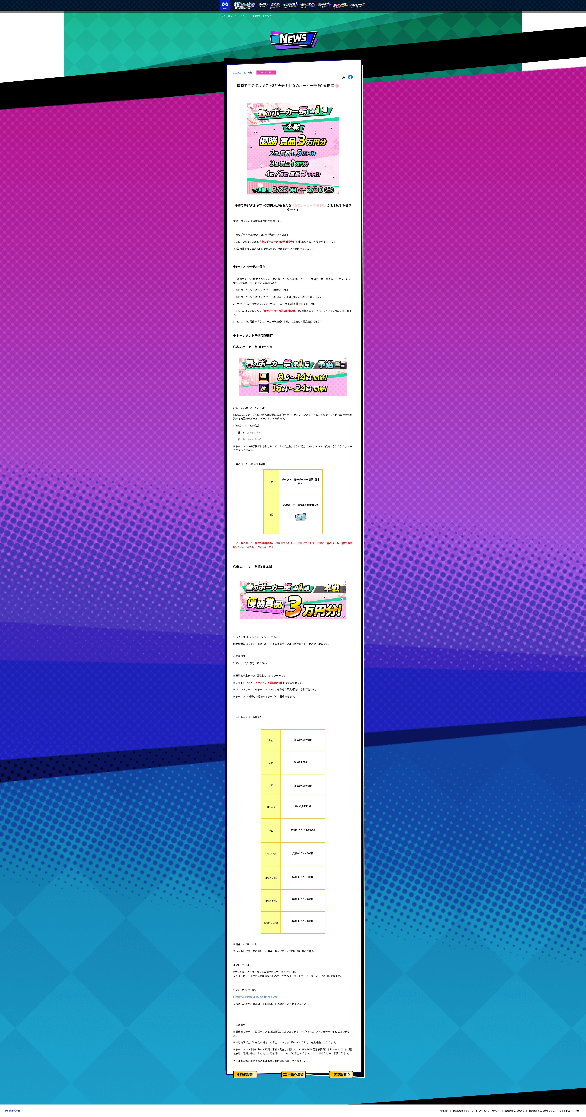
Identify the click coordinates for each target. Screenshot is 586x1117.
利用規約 (444, 1110)
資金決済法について (514, 1110)
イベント (244, 15)
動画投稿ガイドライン (463, 1110)
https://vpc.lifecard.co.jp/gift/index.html (256, 997)
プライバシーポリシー (489, 1110)
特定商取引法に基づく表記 (542, 1110)
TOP (222, 15)
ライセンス (564, 1110)
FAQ (577, 1110)
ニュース (232, 15)
